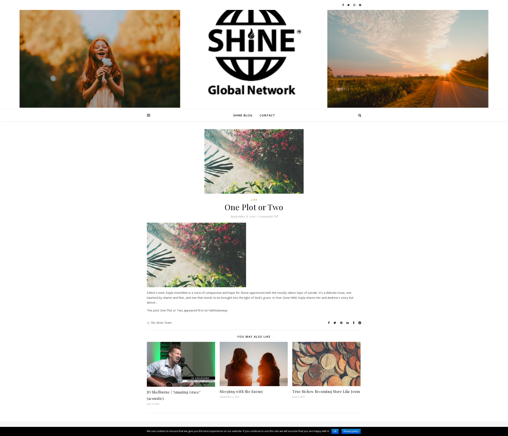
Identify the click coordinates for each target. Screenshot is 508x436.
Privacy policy (351, 431)
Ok (335, 431)
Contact (267, 115)
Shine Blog (242, 115)
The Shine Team (161, 323)
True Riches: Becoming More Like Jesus (326, 391)
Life (254, 200)
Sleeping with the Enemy (241, 391)
